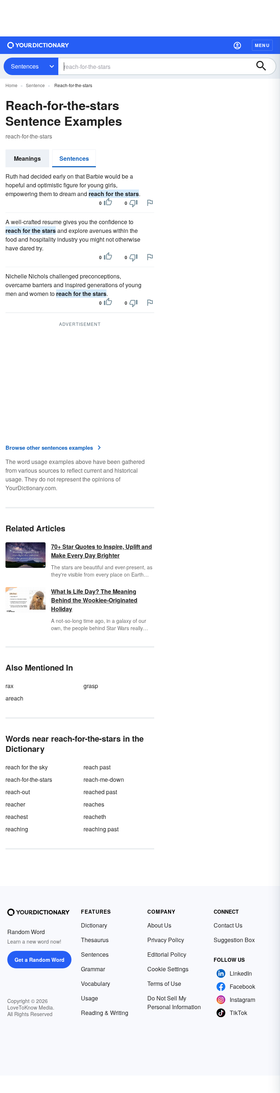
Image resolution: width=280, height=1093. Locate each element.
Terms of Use (164, 983)
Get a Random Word (40, 959)
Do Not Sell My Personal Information (174, 1002)
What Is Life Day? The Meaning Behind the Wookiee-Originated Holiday (94, 600)
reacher (15, 804)
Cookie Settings (167, 969)
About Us (159, 925)
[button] (237, 45)
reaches (93, 804)
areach (14, 698)
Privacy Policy (165, 940)
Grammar (93, 969)
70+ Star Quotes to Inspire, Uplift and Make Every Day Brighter (101, 550)
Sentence (35, 85)
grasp (90, 686)
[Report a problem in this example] (149, 202)
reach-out (17, 792)
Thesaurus (95, 940)
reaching (16, 829)
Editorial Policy (166, 954)
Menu (262, 45)
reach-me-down (103, 779)
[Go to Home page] (38, 45)
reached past (100, 792)
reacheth (94, 816)
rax (9, 686)
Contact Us (228, 925)
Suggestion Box (234, 940)
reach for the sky (26, 767)
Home (11, 85)
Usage (89, 998)
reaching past (100, 829)
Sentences (25, 66)
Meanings (27, 158)
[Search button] (265, 66)
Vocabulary (95, 983)
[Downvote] (133, 203)
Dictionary (94, 925)
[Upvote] (108, 203)
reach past (96, 767)
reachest (16, 816)
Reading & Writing (104, 1012)
